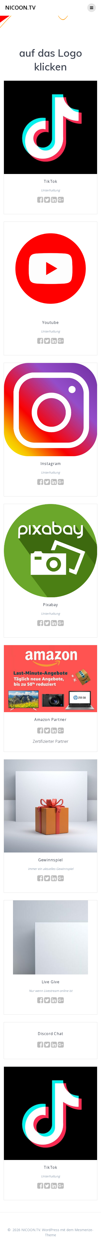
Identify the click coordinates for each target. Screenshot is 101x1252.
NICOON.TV (20, 7)
